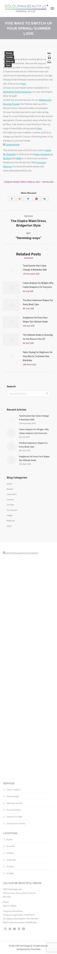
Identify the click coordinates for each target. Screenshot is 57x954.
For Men (10, 504)
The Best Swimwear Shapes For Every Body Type (38, 302)
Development (22, 949)
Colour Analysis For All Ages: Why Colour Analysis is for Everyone (38, 284)
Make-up (9, 61)
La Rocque (11, 859)
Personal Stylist (14, 810)
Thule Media (35, 949)
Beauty (9, 53)
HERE (18, 158)
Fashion (9, 57)
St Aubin (10, 866)
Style (8, 65)
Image (9, 515)
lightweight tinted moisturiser (17, 91)
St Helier (10, 873)
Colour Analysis (13, 789)
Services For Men (14, 816)
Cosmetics (12, 494)
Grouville (11, 846)
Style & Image (13, 796)
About (9, 483)
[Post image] (11, 270)
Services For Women (16, 823)
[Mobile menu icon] (52, 8)
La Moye (10, 853)
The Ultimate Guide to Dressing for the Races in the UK (38, 336)
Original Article (13, 144)
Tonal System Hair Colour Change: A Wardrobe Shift (35, 267)
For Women (12, 510)
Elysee (10, 839)
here (23, 83)
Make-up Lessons (14, 803)
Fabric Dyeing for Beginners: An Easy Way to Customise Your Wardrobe (38, 356)
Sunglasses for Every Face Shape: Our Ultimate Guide (35, 319)
